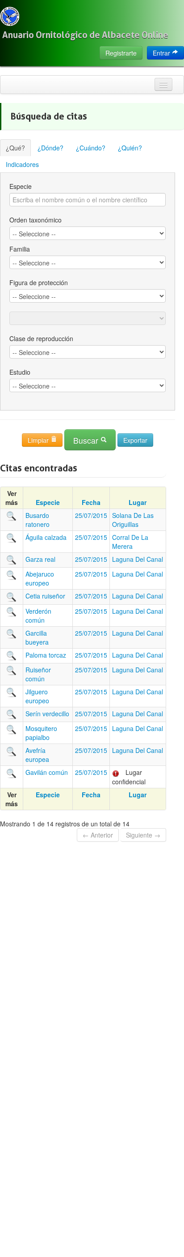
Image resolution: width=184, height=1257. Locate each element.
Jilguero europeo (37, 696)
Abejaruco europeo (39, 578)
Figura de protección (38, 282)
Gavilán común (46, 772)
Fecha (91, 502)
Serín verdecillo (47, 713)
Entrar (162, 52)
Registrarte (121, 52)
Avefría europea (37, 755)
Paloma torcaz (45, 654)
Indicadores (22, 164)
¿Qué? (15, 147)
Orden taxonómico (35, 219)
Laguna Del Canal (137, 559)
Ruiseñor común (38, 674)
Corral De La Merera (130, 542)
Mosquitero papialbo (41, 733)
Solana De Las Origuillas (133, 520)
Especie (20, 186)
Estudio (19, 372)
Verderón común (38, 615)
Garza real (40, 559)
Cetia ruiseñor (45, 595)
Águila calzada (46, 537)
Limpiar (39, 440)
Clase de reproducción (41, 338)
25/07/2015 (91, 515)
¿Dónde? (50, 147)
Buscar (86, 440)
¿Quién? (130, 147)
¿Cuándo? (90, 147)
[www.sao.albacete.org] (9, 16)
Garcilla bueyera (37, 637)
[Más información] (11, 515)
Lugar (137, 502)
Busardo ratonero (37, 520)
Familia (19, 248)
